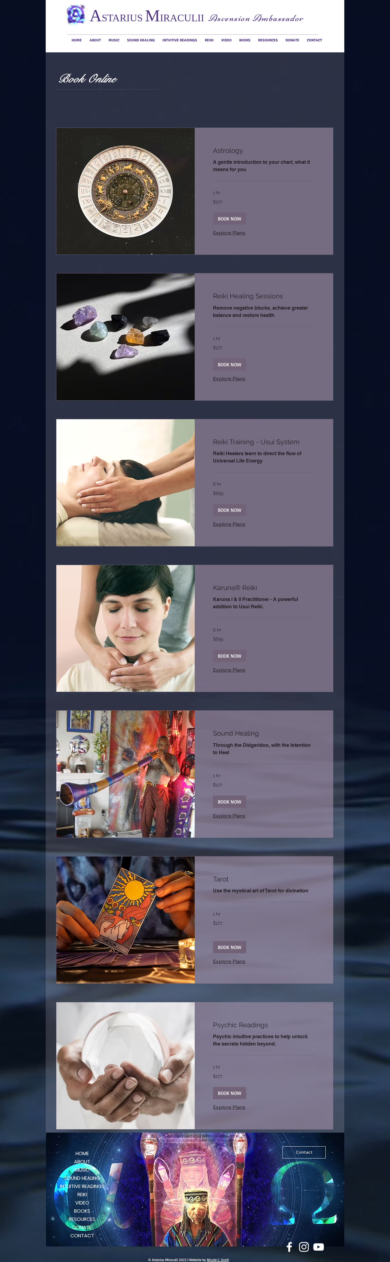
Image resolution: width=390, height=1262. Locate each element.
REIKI (82, 1194)
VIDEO (82, 1202)
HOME (82, 1153)
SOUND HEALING (82, 1178)
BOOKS (82, 1211)
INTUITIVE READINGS (82, 1186)
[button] (229, 219)
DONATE (82, 1227)
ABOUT (82, 1161)
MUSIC (82, 1169)
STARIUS (123, 17)
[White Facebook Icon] (289, 1246)
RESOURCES (82, 1219)
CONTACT (82, 1235)
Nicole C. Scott (218, 1259)
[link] (264, 150)
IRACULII (182, 17)
